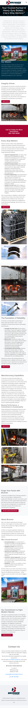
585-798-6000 (14, 133)
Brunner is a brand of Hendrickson (9, 700)
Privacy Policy (19, 700)
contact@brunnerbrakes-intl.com (14, 674)
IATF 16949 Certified (14, 659)
